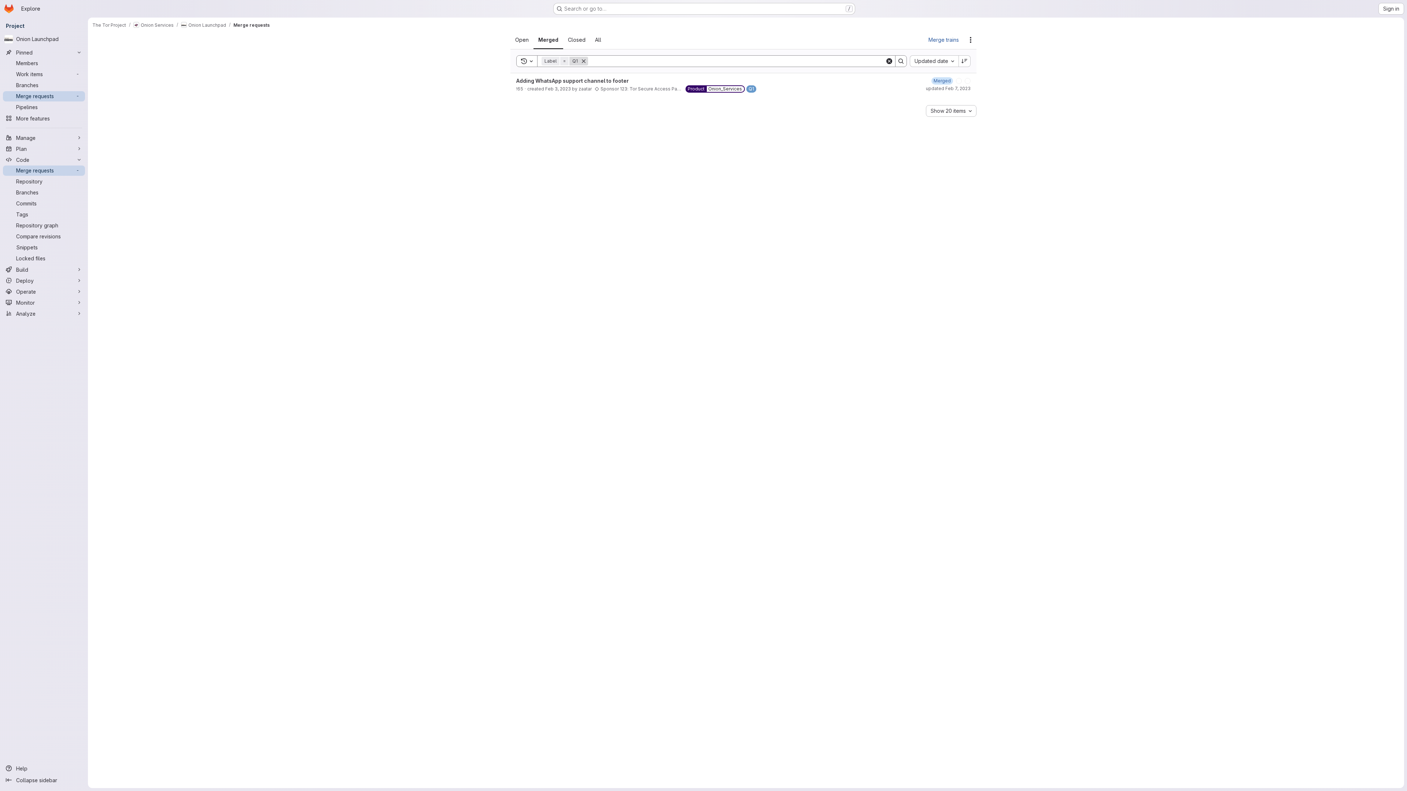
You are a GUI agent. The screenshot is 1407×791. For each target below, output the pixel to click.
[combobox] (934, 61)
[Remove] (588, 61)
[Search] (901, 61)
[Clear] (889, 61)
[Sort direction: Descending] (965, 61)
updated (948, 90)
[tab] (526, 40)
